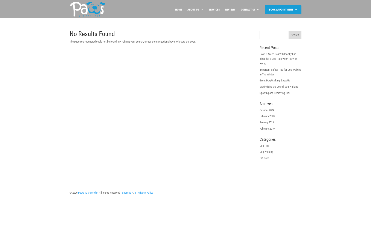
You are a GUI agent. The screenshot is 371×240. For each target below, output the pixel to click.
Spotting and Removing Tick (275, 93)
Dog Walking (266, 151)
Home (178, 9)
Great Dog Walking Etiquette (275, 80)
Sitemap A (127, 192)
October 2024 (267, 110)
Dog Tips (264, 145)
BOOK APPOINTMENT (281, 9)
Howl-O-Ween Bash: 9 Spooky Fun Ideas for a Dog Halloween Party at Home (278, 58)
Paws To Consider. (88, 192)
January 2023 (267, 122)
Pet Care (264, 158)
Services (214, 9)
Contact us (248, 9)
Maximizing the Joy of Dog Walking (279, 86)
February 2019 (267, 128)
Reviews (230, 9)
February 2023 (267, 116)
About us (193, 9)
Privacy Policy (145, 192)
